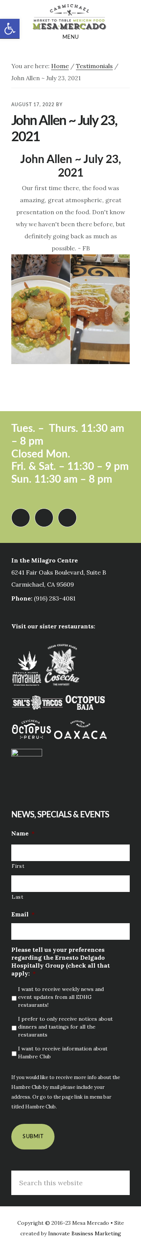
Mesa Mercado (70, 16)
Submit (33, 1136)
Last (18, 897)
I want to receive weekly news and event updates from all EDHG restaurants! (61, 997)
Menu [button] (70, 37)
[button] (10, 29)
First (18, 866)
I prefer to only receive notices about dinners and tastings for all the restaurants (65, 1026)
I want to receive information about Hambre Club (63, 1052)
